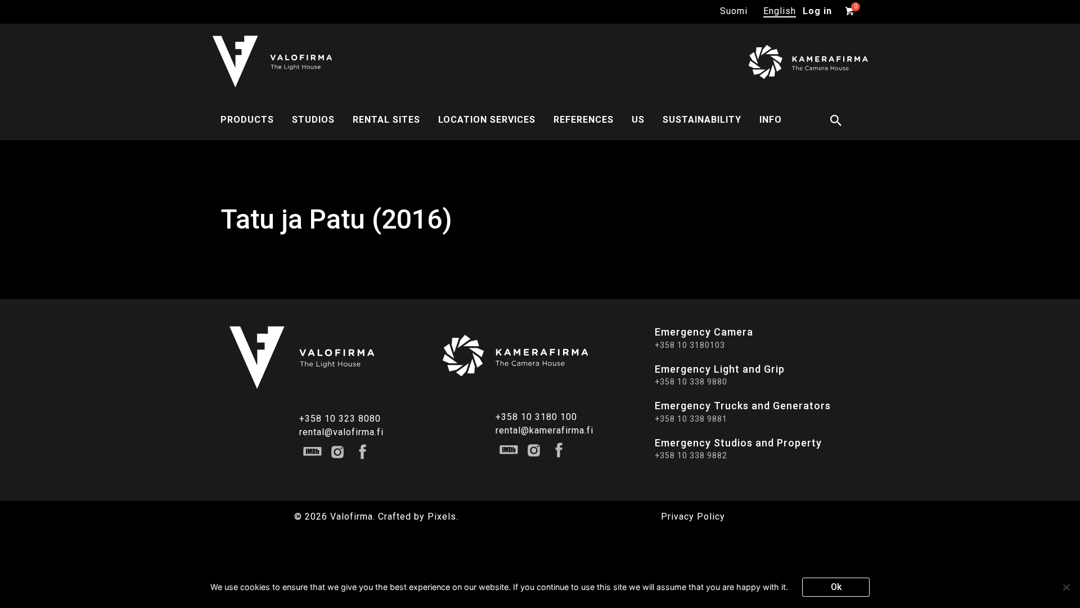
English (779, 11)
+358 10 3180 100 (536, 417)
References (584, 119)
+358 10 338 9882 (691, 455)
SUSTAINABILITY (702, 119)
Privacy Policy (693, 516)
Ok (836, 587)
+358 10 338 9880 (691, 381)
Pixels (442, 516)
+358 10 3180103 (690, 345)
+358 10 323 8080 (340, 418)
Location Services (487, 119)
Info (770, 119)
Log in (817, 11)
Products (247, 119)
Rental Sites (386, 119)
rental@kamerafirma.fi (544, 430)
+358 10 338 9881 (691, 418)
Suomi (734, 11)
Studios (313, 119)
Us (638, 119)
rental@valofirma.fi (341, 432)
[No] (1066, 587)
